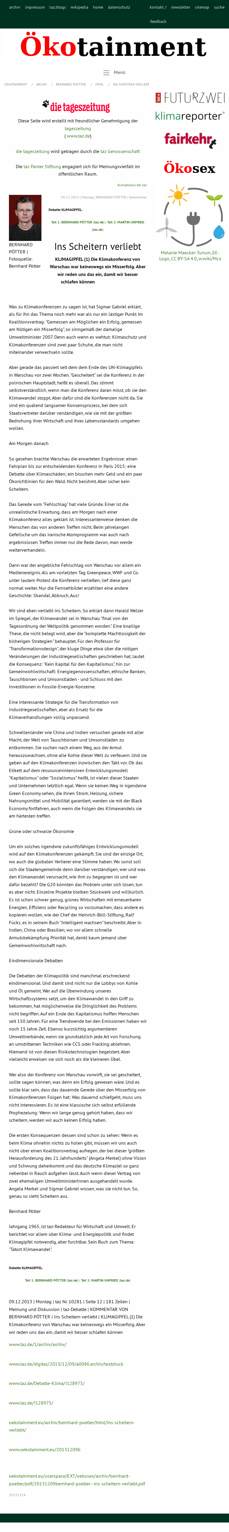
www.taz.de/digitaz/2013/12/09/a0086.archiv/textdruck (66, 1364)
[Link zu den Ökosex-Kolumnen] (190, 167)
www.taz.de (78, 136)
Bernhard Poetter (71, 84)
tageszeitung (78, 128)
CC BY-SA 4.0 (184, 258)
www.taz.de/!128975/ (31, 1403)
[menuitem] (14, 14)
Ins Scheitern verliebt (131, 84)
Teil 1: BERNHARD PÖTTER (71, 222)
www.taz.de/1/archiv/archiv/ (37, 1344)
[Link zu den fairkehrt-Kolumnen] (190, 140)
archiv (14, 7)
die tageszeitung (32, 151)
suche (219, 7)
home (98, 7)
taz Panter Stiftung (42, 166)
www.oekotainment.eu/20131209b (45, 1449)
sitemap (202, 7)
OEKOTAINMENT (16, 84)
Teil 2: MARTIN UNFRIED (125, 222)
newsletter (180, 7)
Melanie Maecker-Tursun (186, 252)
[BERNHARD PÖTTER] (25, 218)
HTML (100, 84)
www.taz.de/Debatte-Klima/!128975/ (47, 1383)
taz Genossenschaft (120, 151)
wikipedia (79, 7)
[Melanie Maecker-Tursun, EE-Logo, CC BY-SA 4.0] (190, 215)
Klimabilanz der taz (132, 185)
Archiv (42, 84)
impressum (35, 7)
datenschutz (119, 7)
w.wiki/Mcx (210, 258)
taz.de (98, 222)
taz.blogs (57, 7)
